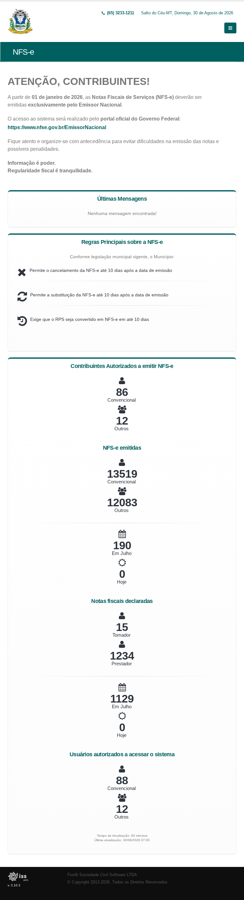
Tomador (121, 635)
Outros (121, 428)
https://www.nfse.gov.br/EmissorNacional (57, 127)
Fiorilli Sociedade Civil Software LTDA (102, 875)
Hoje (121, 581)
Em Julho (122, 553)
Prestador (122, 663)
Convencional (121, 400)
